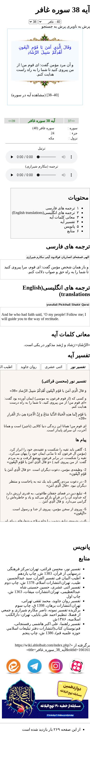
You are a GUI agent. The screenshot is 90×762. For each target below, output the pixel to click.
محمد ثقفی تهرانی (36, 601)
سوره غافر (46, 128)
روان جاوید (28, 367)
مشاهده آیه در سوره (28, 95)
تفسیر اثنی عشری (66, 587)
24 (52, 133)
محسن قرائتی (52, 569)
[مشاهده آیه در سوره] (45, 36)
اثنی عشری (53, 367)
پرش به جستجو (54, 26)
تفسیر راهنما (70, 624)
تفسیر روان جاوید (66, 601)
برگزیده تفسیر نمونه (64, 610)
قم (78, 628)
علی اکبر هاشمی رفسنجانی (36, 624)
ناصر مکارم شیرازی (31, 610)
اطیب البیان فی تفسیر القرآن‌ (57, 578)
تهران (34, 569)
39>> (11, 121)
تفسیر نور (78, 367)
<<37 (71, 121)
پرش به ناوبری (78, 26)
